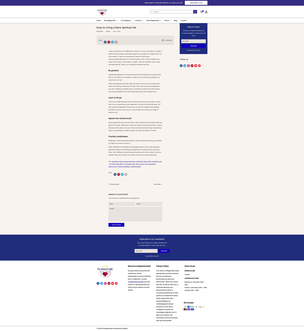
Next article (157, 184)
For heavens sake (129, 164)
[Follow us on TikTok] (199, 65)
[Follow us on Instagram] (188, 65)
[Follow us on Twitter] (184, 65)
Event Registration (152, 20)
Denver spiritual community (127, 161)
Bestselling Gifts (110, 20)
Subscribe (193, 46)
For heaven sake (157, 161)
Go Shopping (125, 20)
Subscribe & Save (196, 3)
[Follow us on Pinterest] (192, 65)
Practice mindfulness (124, 166)
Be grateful (100, 31)
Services (138, 20)
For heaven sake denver (116, 164)
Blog (175, 20)
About (166, 20)
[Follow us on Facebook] (181, 65)
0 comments (168, 40)
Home (99, 20)
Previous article (114, 184)
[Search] (195, 11)
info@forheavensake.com (137, 282)
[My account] (206, 12)
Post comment (116, 225)
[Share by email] (116, 42)
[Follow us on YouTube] (195, 65)
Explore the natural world (143, 161)
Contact (183, 20)
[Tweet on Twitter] (112, 42)
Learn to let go (112, 166)
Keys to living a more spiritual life (145, 164)
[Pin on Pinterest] (108, 42)
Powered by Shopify (120, 328)
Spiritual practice (136, 166)
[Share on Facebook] (105, 42)
